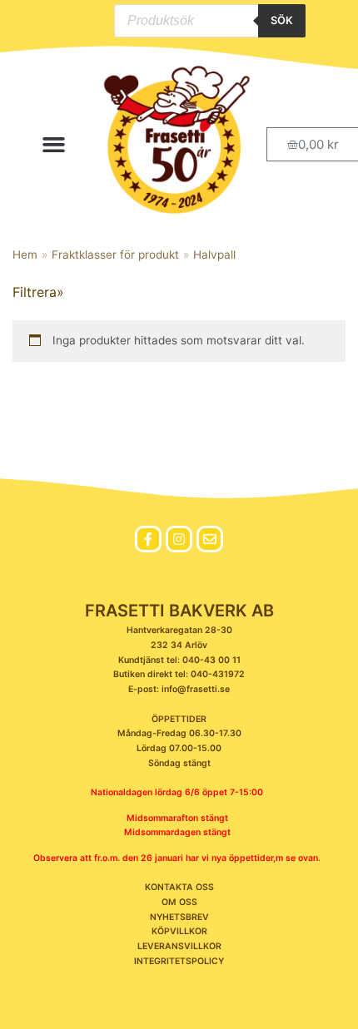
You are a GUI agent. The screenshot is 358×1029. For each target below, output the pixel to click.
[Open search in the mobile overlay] (210, 20)
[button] (54, 144)
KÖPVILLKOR (179, 931)
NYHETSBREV (179, 917)
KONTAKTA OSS (179, 887)
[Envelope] (209, 539)
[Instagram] (179, 539)
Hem (24, 254)
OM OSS (179, 902)
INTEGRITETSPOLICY (179, 961)
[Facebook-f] (148, 539)
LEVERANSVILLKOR (179, 946)
